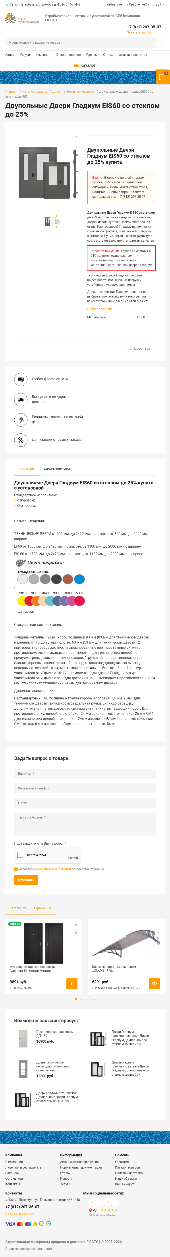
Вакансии (12, 1173)
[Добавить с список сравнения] (76, 925)
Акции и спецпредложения (79, 1162)
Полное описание (99, 309)
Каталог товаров (68, 55)
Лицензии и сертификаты (23, 1167)
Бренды (92, 55)
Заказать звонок (139, 32)
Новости (66, 1178)
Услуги (25, 55)
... (154, 55)
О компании (14, 1162)
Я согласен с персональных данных (62, 869)
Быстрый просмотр (44, 944)
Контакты (12, 1184)
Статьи (108, 55)
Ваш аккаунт (124, 1184)
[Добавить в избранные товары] (76, 933)
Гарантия (122, 1162)
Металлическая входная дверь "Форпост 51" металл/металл (32, 969)
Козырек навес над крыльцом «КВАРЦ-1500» (114, 969)
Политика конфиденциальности (28, 1249)
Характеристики (56, 469)
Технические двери (80, 91)
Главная (11, 91)
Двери (57, 91)
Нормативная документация (81, 1167)
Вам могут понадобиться (30, 908)
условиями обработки (55, 869)
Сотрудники (14, 1178)
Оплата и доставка (133, 55)
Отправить (26, 880)
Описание (27, 469)
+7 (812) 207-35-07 (144, 27)
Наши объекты (126, 1178)
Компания (42, 55)
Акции (10, 55)
